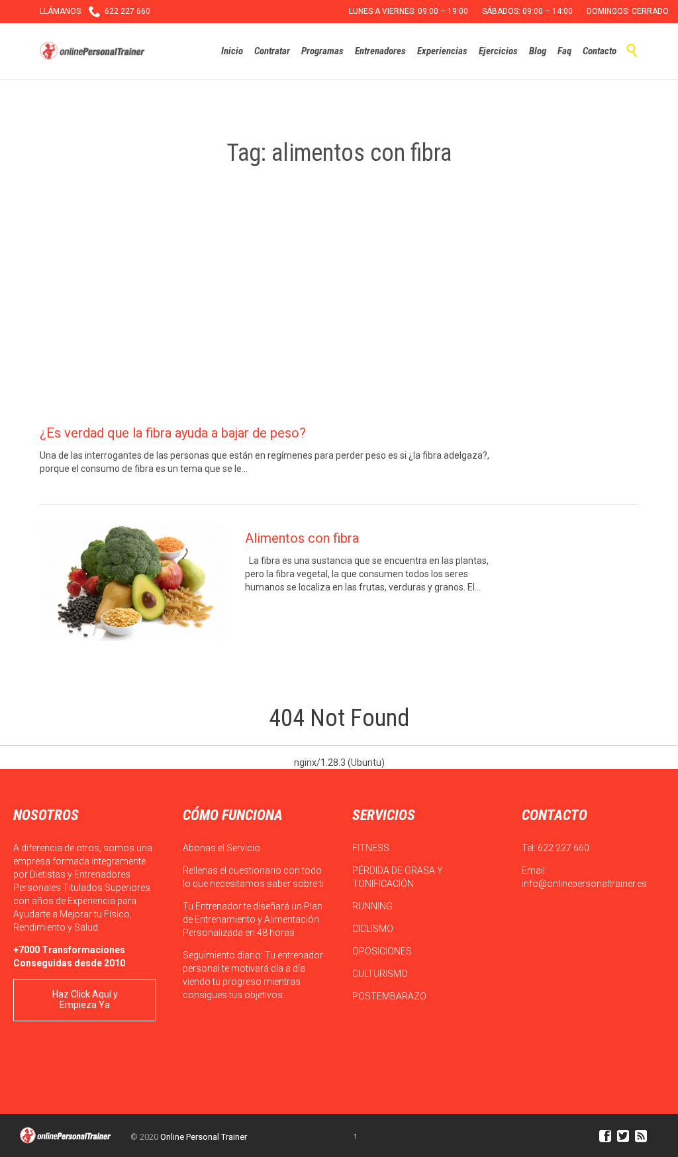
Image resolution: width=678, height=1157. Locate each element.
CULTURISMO (381, 973)
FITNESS (371, 848)
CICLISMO (373, 928)
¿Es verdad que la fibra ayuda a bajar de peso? (173, 433)
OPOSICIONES (383, 951)
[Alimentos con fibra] (132, 583)
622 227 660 (563, 848)
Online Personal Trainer (203, 1137)
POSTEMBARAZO (390, 996)
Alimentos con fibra (302, 538)
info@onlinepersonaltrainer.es (584, 883)
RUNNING (373, 906)
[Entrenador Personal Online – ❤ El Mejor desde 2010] (94, 51)
